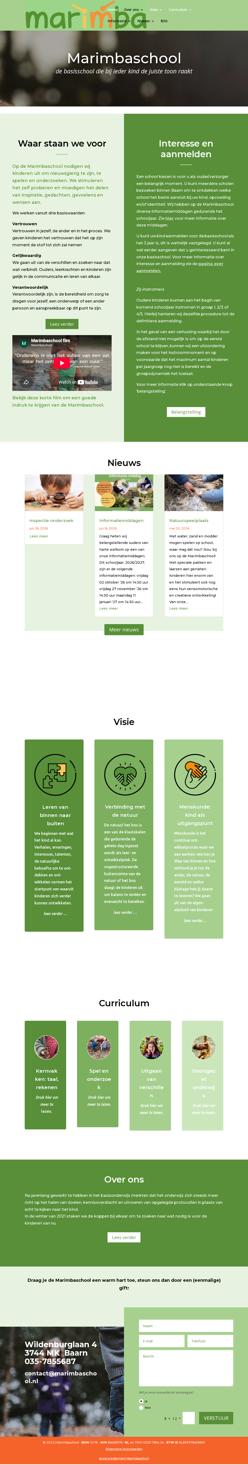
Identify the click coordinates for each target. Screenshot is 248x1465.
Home (113, 10)
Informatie (117, 21)
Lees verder (62, 324)
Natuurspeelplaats (189, 520)
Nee (148, 1407)
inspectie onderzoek (51, 520)
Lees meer (39, 536)
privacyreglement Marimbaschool (124, 1458)
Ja (146, 1401)
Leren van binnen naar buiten (55, 815)
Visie (154, 10)
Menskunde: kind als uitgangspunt (195, 815)
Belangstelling (186, 412)
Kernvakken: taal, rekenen (47, 1079)
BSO (164, 21)
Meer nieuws (124, 629)
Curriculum (178, 10)
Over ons (131, 10)
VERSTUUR (216, 1418)
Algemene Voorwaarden (124, 1449)
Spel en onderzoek (99, 1079)
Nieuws (144, 21)
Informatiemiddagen (121, 520)
